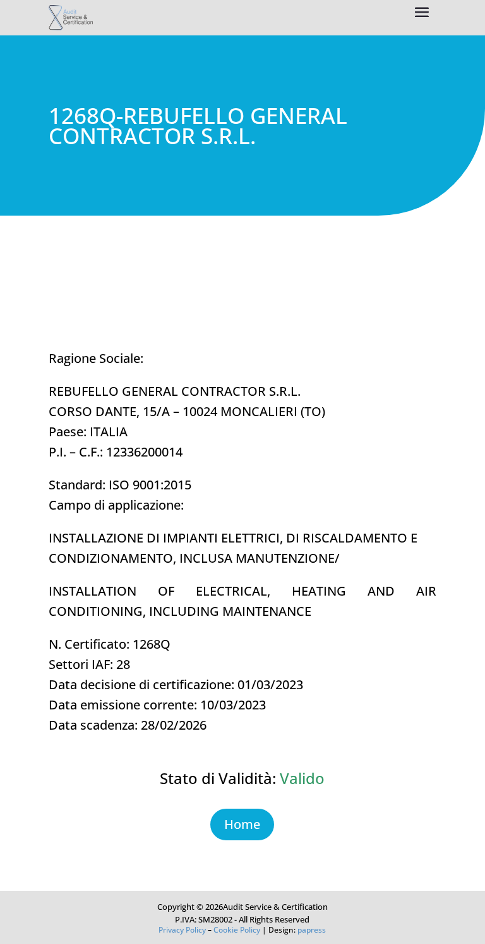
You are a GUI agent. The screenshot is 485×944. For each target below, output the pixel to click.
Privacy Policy (182, 929)
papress (311, 929)
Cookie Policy (236, 929)
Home (242, 824)
